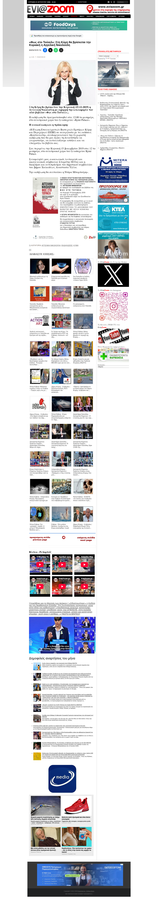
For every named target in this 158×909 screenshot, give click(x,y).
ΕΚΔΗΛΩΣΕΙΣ (67, 245)
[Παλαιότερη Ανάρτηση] (86, 541)
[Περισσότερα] (61, 50)
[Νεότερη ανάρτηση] (40, 541)
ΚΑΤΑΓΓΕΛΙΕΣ (82, 2)
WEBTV (82, 16)
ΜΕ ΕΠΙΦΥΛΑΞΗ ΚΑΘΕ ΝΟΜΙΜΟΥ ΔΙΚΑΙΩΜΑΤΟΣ (78, 894)
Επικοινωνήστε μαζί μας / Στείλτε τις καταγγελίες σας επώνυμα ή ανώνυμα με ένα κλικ (59, 726)
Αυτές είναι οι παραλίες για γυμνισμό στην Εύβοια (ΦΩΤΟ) (59, 663)
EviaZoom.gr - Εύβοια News (86, 891)
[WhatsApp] (56, 50)
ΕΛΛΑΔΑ (65, 16)
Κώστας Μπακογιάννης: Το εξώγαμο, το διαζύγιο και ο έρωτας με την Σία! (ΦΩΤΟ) (66, 743)
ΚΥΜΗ (75, 245)
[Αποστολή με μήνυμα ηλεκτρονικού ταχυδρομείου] (30, 250)
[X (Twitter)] (111, 2)
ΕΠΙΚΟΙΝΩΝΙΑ (100, 16)
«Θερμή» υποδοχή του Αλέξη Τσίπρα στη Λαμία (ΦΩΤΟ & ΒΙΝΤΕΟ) (62, 705)
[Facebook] (108, 2)
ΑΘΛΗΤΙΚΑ (90, 16)
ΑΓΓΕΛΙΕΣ (122, 16)
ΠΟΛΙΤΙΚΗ (57, 16)
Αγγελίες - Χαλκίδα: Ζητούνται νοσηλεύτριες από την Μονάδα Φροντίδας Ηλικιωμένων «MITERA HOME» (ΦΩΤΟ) (113, 117)
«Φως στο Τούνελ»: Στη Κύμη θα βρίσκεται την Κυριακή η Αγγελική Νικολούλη (60, 43)
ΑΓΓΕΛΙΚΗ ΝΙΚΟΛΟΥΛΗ (51, 245)
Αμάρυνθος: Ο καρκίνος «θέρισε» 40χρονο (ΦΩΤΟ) (112, 149)
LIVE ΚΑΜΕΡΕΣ (111, 16)
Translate (113, 58)
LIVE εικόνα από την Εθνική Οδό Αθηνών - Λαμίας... (112, 95)
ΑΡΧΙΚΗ (32, 16)
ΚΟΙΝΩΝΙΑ (40, 16)
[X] (50, 50)
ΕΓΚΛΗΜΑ (49, 16)
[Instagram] (114, 2)
